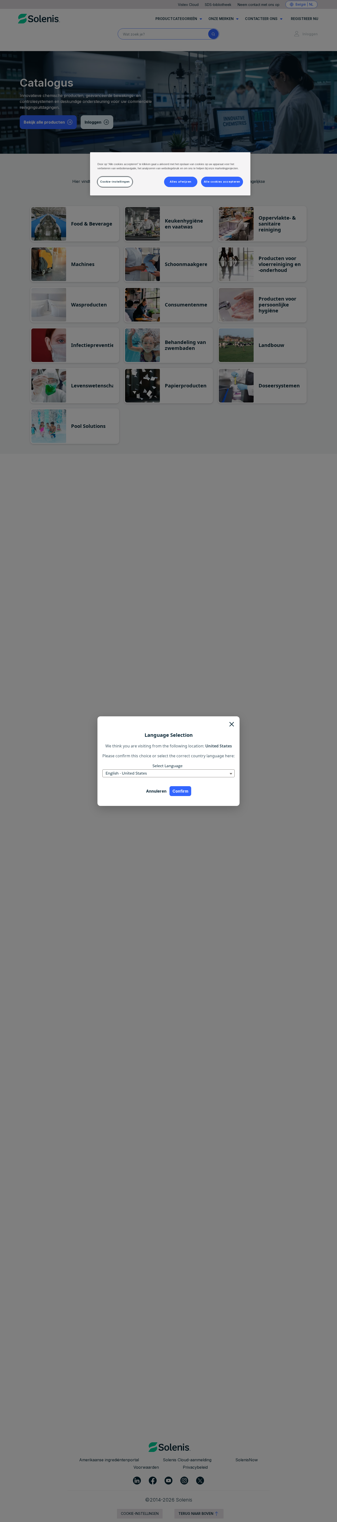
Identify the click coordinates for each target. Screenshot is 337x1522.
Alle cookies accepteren (222, 181)
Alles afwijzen (180, 181)
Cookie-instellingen (115, 181)
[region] (170, 173)
